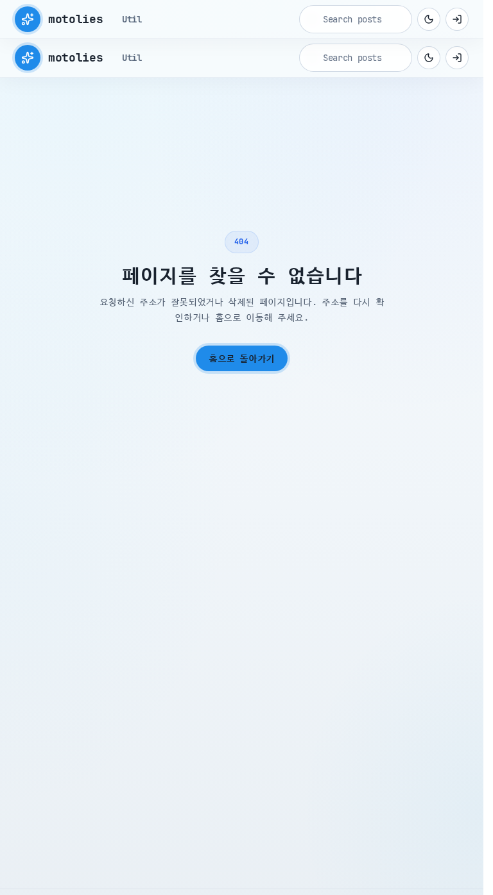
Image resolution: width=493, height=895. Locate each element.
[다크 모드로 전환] (428, 19)
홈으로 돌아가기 (242, 358)
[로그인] (457, 19)
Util (132, 19)
